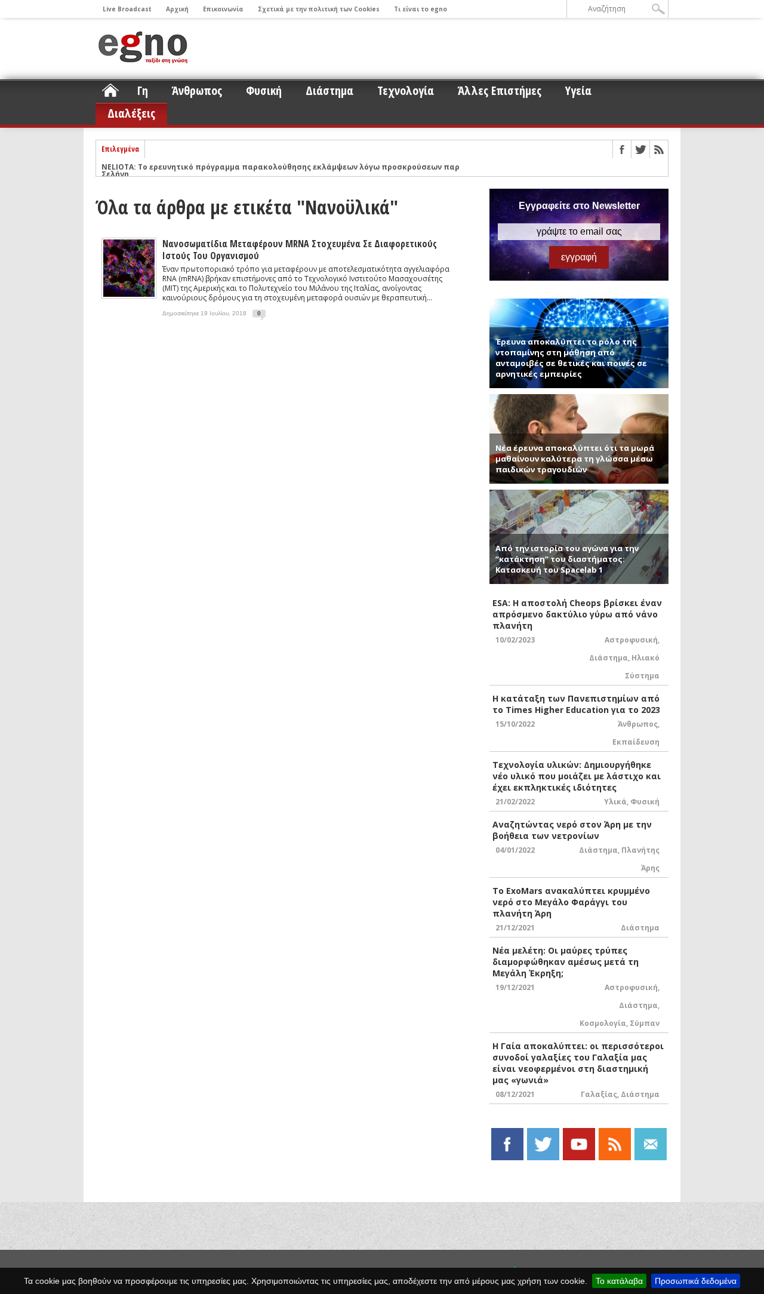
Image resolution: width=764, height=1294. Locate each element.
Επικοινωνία (223, 9)
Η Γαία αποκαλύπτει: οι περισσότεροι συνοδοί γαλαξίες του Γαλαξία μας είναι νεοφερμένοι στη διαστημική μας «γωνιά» (578, 1063)
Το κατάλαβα (619, 1281)
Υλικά (615, 802)
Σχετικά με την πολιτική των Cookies (319, 9)
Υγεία (578, 90)
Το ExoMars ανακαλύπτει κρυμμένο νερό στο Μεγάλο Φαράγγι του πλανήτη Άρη (571, 902)
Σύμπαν (645, 1023)
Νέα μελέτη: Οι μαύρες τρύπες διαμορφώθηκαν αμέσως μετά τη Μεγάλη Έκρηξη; (565, 962)
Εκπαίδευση (636, 742)
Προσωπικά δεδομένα (696, 1281)
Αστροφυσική (631, 640)
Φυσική (264, 90)
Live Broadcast (127, 9)
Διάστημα (329, 90)
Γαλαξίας (599, 1094)
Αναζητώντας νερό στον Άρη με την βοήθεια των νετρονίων (572, 830)
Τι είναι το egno (420, 9)
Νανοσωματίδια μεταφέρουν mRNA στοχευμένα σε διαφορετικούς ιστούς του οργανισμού (299, 250)
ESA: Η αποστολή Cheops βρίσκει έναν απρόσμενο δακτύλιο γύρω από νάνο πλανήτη (577, 614)
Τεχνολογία (405, 90)
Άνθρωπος (197, 90)
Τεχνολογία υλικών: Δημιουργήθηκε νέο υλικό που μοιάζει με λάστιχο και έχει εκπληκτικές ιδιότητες (576, 776)
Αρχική (177, 9)
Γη (142, 90)
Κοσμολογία (603, 1023)
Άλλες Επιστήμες (499, 90)
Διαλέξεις (131, 113)
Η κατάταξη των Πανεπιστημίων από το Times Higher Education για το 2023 (576, 704)
